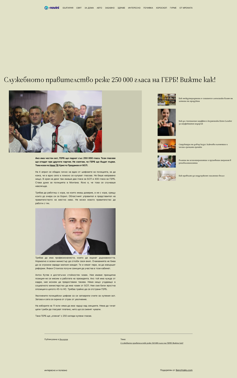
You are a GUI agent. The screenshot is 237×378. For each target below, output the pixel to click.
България (63, 339)
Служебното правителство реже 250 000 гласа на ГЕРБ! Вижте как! (151, 343)
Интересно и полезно (55, 370)
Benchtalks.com (184, 370)
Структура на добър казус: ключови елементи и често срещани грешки (203, 145)
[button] (75, 231)
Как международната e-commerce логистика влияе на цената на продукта (206, 99)
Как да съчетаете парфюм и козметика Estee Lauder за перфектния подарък (205, 122)
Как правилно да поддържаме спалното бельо (201, 175)
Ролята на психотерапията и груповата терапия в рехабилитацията (205, 161)
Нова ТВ (54, 165)
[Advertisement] (118, 49)
